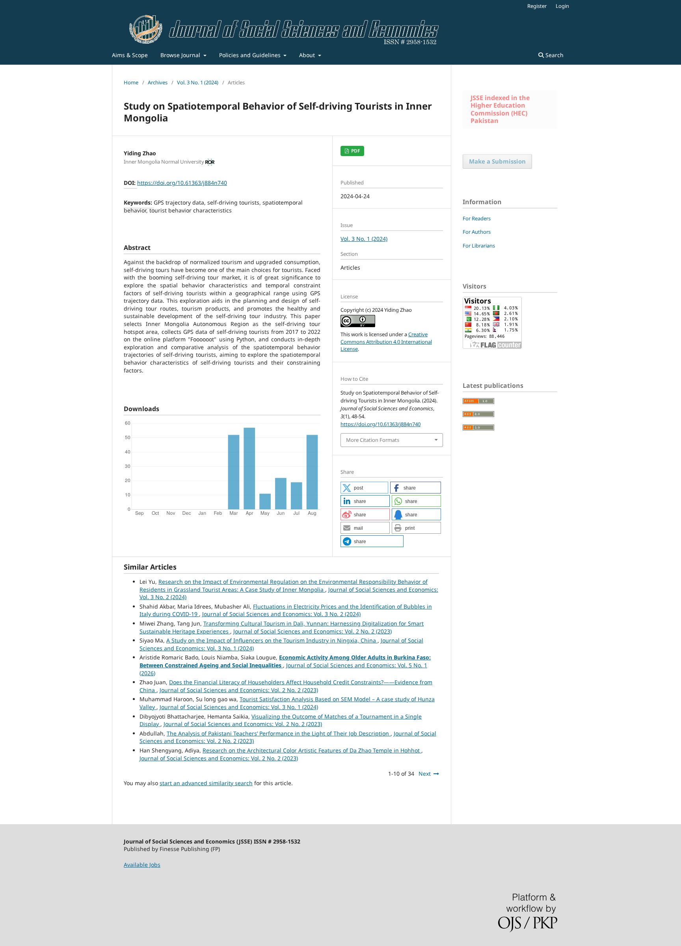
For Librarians (479, 245)
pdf (355, 150)
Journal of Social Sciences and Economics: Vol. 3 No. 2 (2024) (281, 614)
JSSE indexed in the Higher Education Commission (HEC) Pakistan (500, 109)
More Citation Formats (372, 439)
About (307, 55)
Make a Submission (497, 161)
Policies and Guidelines (250, 55)
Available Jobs (142, 864)
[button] (364, 487)
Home (131, 82)
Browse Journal (181, 55)
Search (554, 55)
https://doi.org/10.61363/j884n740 (182, 182)
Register (537, 5)
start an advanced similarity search (206, 783)
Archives (157, 82)
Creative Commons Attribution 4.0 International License (386, 341)
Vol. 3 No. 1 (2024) (197, 82)
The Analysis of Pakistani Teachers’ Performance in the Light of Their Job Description (279, 733)
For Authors (477, 231)
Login (562, 5)
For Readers (477, 218)
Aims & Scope (130, 55)
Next (425, 773)
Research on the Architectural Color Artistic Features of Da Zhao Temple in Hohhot (312, 750)
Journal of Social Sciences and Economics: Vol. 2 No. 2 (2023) (312, 631)
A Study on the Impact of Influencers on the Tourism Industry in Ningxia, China (272, 640)
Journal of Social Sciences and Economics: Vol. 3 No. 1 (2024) (239, 707)
